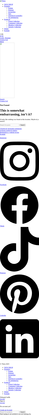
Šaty (9, 14)
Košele (10, 8)
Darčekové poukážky (15, 16)
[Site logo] (3, 1)
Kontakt (2, 134)
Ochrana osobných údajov (8, 130)
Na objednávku (13, 17)
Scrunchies (11, 12)
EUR (1, 36)
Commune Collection (15, 23)
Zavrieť (2, 399)
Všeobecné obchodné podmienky (11, 129)
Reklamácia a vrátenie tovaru (9, 132)
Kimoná (11, 10)
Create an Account (6, 410)
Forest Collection (14, 21)
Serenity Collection (14, 27)
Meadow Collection (14, 25)
